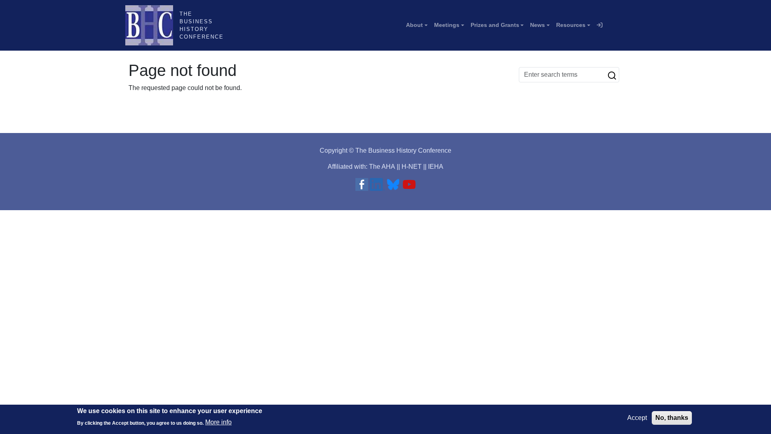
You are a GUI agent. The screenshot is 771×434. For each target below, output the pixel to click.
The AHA (382, 166)
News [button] (537, 25)
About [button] (414, 25)
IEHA (435, 166)
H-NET (412, 166)
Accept (637, 417)
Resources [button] (570, 25)
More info (218, 422)
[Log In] (600, 25)
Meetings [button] (446, 25)
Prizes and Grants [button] (495, 25)
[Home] (152, 25)
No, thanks (671, 417)
